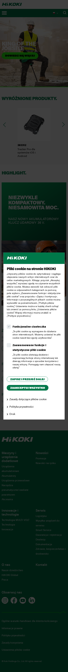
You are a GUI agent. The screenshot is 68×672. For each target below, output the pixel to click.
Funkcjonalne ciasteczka (29, 327)
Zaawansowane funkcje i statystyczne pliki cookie (29, 348)
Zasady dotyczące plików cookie (28, 399)
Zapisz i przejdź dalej (27, 379)
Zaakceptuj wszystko (27, 388)
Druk (12, 414)
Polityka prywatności (21, 407)
